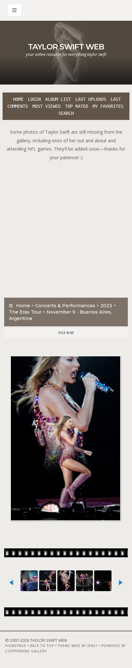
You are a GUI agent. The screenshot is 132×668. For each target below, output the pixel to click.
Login (34, 99)
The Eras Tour (25, 312)
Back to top (42, 645)
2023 (106, 305)
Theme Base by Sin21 (78, 645)
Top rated (76, 106)
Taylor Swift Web (66, 46)
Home (18, 99)
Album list (58, 99)
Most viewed (46, 106)
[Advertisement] (66, 227)
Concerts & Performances (65, 305)
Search (66, 113)
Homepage (15, 645)
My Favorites (108, 106)
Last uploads (90, 99)
